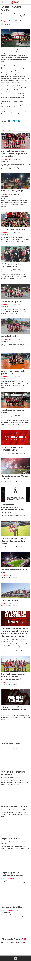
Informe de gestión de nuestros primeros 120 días (14, 708)
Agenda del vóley (9, 336)
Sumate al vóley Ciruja (12, 191)
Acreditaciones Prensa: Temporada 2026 (12, 448)
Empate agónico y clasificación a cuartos (12, 873)
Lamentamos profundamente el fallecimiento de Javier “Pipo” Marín (12, 508)
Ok (15, 958)
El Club (3, 575)
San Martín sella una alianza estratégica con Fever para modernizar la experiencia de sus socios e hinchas (14, 632)
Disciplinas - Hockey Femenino (10, 810)
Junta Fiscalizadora (10, 743)
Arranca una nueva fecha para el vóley (13, 372)
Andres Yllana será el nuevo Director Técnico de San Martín (14, 541)
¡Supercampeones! (10, 838)
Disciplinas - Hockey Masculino (10, 842)
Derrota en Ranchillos (11, 907)
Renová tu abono (9, 600)
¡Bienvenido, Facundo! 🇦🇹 (13, 939)
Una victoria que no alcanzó (14, 806)
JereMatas (7, 24)
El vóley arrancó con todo (13, 229)
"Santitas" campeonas (11, 301)
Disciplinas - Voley (7, 21)
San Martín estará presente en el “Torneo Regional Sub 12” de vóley (14, 153)
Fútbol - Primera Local (7, 878)
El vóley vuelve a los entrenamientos (11, 265)
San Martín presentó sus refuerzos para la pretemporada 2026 (13, 676)
